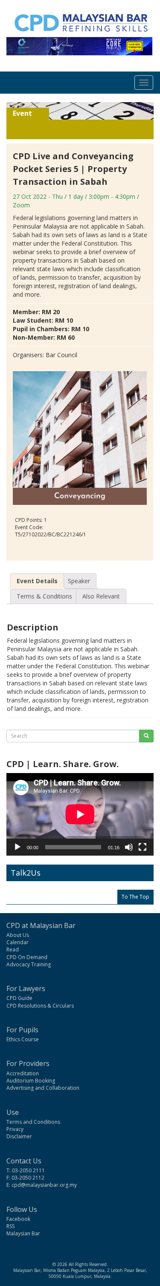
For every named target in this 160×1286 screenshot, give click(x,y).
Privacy (14, 1129)
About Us (17, 935)
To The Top (135, 896)
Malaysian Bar (23, 1233)
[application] (80, 814)
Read (12, 949)
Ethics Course (22, 1039)
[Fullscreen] (142, 847)
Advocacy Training (28, 964)
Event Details (37, 581)
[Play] (17, 847)
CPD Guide (19, 998)
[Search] (146, 736)
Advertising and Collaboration (42, 1087)
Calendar (17, 942)
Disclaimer (19, 1136)
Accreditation (22, 1073)
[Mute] (129, 847)
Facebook (18, 1219)
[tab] (37, 581)
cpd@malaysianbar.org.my (44, 1185)
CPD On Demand (26, 957)
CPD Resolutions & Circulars (40, 1005)
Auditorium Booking (30, 1080)
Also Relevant (101, 596)
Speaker (79, 581)
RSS (10, 1226)
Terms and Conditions (33, 1122)
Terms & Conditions (44, 596)
